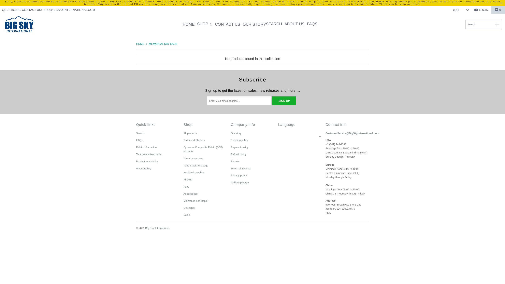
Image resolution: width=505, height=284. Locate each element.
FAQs (139, 140)
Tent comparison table (148, 154)
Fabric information (146, 147)
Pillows (187, 179)
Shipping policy (239, 140)
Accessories (190, 193)
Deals (186, 214)
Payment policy (240, 147)
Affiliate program (240, 182)
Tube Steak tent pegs (195, 165)
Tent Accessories (193, 158)
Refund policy (238, 154)
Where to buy (143, 168)
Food (186, 186)
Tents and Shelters (194, 140)
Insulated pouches (193, 172)
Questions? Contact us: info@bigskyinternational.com (48, 9)
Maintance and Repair (195, 200)
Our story (236, 133)
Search (140, 133)
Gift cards (189, 207)
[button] (204, 24)
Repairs (235, 161)
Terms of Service (240, 168)
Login (483, 9)
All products (190, 133)
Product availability (147, 161)
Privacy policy (239, 175)
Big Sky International (157, 228)
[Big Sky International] (19, 24)
